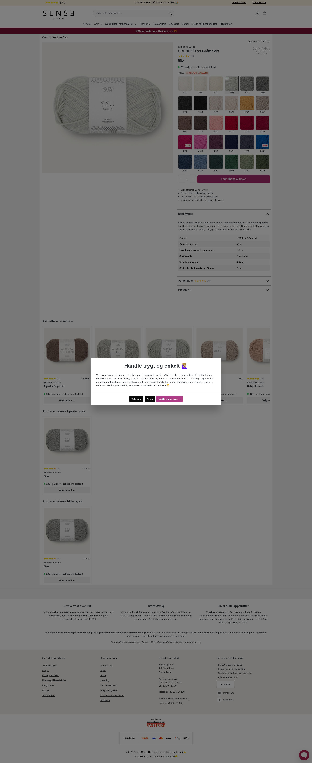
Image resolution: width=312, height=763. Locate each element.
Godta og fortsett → (169, 399)
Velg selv (136, 399)
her (103, 385)
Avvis (150, 399)
